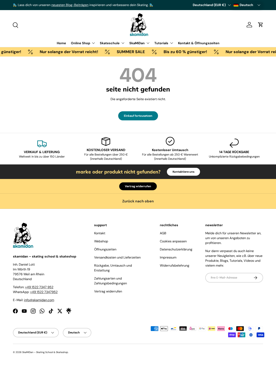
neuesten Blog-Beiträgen (69, 5)
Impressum (168, 257)
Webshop (101, 241)
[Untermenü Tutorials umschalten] (171, 43)
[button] (260, 24)
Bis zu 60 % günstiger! (182, 51)
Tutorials (161, 43)
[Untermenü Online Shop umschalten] (93, 43)
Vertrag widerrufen (138, 186)
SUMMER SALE (128, 51)
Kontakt (99, 233)
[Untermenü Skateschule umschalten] (122, 43)
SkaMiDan (137, 43)
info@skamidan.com (39, 300)
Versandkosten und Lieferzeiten (117, 257)
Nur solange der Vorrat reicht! (66, 51)
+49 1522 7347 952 (39, 287)
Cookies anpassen (173, 241)
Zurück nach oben (138, 201)
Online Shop (80, 43)
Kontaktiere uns (183, 171)
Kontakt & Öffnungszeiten (198, 43)
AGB (163, 233)
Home (61, 43)
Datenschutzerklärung (176, 249)
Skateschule (110, 43)
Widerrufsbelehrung (174, 265)
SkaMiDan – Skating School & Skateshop (45, 352)
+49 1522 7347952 (44, 292)
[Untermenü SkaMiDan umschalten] (147, 43)
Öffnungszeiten (105, 249)
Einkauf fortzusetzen (138, 116)
